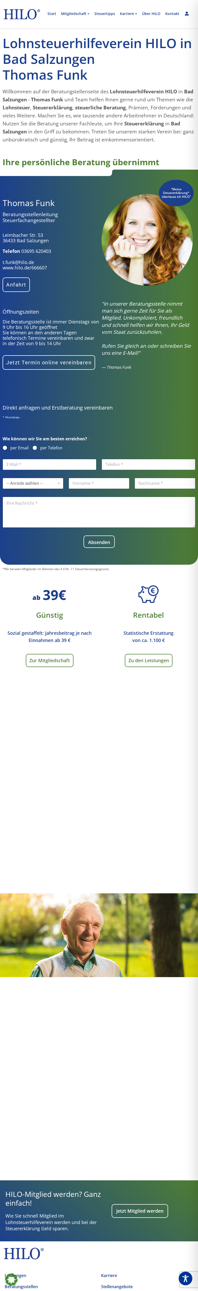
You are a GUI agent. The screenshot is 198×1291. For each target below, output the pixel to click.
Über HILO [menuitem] (151, 14)
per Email (19, 448)
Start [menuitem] (51, 14)
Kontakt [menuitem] (172, 14)
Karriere (109, 1275)
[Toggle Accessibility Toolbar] (185, 1278)
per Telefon (51, 448)
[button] (11, 1279)
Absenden (99, 542)
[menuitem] (75, 14)
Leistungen (15, 1275)
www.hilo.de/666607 (25, 268)
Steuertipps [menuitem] (104, 14)
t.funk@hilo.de (18, 262)
